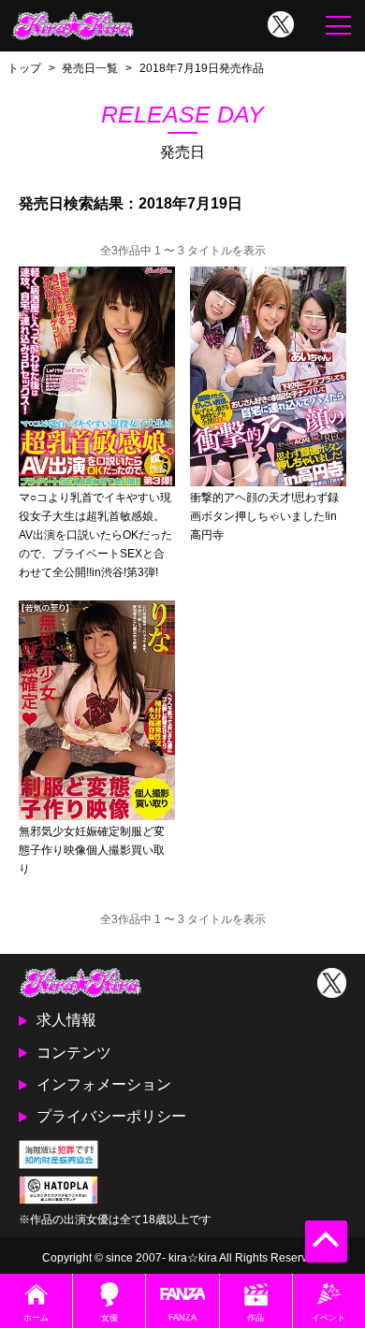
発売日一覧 (90, 68)
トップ (24, 68)
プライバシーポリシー (111, 1116)
